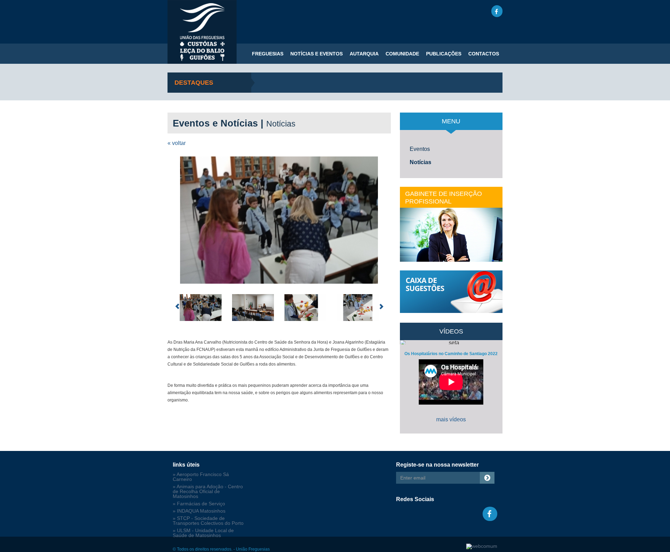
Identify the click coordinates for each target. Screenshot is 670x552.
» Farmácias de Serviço (199, 503)
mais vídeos (451, 419)
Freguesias (267, 53)
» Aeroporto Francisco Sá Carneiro (201, 477)
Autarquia (364, 53)
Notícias (420, 162)
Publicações (443, 53)
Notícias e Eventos (316, 53)
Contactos (483, 53)
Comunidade (402, 53)
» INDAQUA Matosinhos (199, 511)
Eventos (420, 149)
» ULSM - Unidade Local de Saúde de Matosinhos (203, 533)
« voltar (177, 143)
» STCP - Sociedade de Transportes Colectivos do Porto (208, 521)
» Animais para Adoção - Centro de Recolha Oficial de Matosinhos (208, 491)
